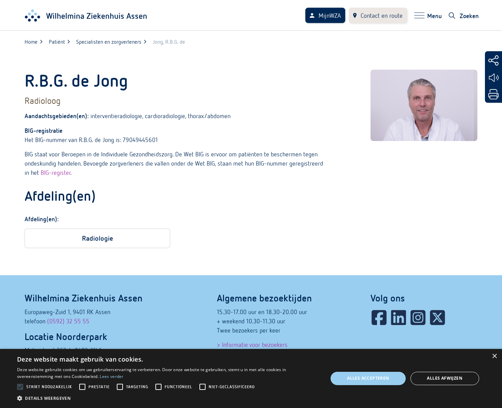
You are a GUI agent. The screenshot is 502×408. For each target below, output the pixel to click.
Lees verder (111, 376)
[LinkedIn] (398, 317)
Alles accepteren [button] (368, 378)
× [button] (494, 356)
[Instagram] (418, 317)
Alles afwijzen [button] (444, 378)
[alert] (251, 378)
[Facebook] (379, 317)
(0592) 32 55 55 (68, 321)
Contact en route (382, 15)
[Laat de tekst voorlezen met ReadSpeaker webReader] (493, 78)
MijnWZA (330, 15)
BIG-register (55, 172)
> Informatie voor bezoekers (252, 344)
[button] (168, 398)
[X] (437, 317)
